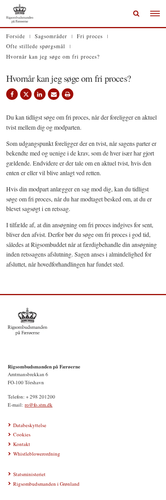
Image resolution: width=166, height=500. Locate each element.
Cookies (21, 434)
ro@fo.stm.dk (39, 404)
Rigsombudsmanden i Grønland (46, 483)
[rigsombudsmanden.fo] (83, 321)
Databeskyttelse (29, 425)
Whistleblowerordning (36, 453)
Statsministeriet (29, 474)
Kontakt (21, 444)
